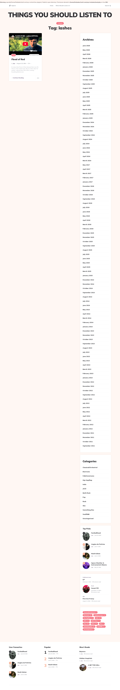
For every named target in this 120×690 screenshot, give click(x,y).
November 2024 (88, 126)
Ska (84, 506)
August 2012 (87, 399)
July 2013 (86, 352)
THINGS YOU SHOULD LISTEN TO (60, 15)
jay (14, 63)
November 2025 (88, 75)
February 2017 (88, 178)
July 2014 (86, 301)
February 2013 (88, 373)
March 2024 (87, 161)
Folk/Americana (88, 476)
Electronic (86, 472)
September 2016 (89, 199)
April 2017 (86, 169)
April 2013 (86, 365)
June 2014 (86, 305)
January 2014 (88, 327)
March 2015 (87, 271)
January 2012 (88, 429)
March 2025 (87, 109)
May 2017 (86, 165)
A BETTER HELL (94, 665)
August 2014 (87, 297)
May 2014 (86, 310)
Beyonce (82, 651)
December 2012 (88, 382)
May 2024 (86, 152)
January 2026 (88, 67)
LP (84, 580)
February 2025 (88, 114)
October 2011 (88, 442)
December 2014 (88, 280)
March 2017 (87, 173)
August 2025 (87, 88)
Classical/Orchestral (90, 467)
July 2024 (86, 144)
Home (51, 5)
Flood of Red (18, 59)
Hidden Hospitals (85, 658)
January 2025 (88, 118)
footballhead (96, 533)
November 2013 (88, 335)
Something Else (88, 510)
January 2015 (88, 275)
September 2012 (89, 395)
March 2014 (87, 318)
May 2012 (86, 412)
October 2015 (88, 241)
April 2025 (86, 105)
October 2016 (88, 195)
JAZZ (84, 489)
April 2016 (86, 220)
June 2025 (86, 97)
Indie (84, 484)
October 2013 (88, 339)
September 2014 (89, 292)
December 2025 (88, 71)
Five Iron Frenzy (88, 599)
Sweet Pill (95, 588)
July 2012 (86, 403)
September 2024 (89, 135)
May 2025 (86, 101)
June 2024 (86, 148)
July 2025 (86, 92)
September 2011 (89, 446)
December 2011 (88, 433)
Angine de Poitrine (98, 544)
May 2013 (86, 361)
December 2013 (88, 331)
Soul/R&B (86, 514)
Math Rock (86, 493)
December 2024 (88, 122)
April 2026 (86, 54)
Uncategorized (88, 518)
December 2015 (88, 233)
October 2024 (88, 131)
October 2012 (88, 390)
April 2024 (86, 156)
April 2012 (86, 416)
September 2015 (89, 246)
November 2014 (88, 284)
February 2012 (88, 424)
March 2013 (87, 369)
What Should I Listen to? (63, 5)
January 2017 (88, 182)
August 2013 (87, 348)
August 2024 (87, 139)
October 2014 (88, 288)
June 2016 (86, 212)
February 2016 (88, 229)
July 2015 (86, 254)
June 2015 (86, 258)
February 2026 (88, 63)
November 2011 (88, 437)
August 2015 (87, 250)
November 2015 (88, 237)
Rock (13, 55)
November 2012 (88, 386)
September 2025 (89, 84)
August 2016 (87, 203)
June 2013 (86, 356)
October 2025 (88, 80)
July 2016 (86, 207)
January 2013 (88, 378)
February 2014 (88, 322)
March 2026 (87, 58)
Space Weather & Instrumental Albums (99, 564)
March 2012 (87, 420)
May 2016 (86, 216)
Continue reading (18, 77)
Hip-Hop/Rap (87, 480)
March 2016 (87, 224)
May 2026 (86, 50)
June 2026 (86, 46)
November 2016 (88, 190)
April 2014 (86, 314)
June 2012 (86, 407)
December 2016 (88, 186)
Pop (84, 497)
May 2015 (86, 263)
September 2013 (89, 344)
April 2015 (86, 267)
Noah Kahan (95, 554)
